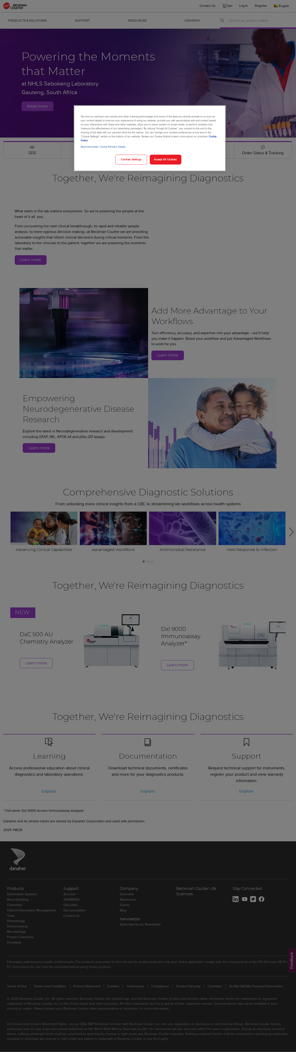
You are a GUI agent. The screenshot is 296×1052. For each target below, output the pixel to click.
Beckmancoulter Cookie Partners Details (103, 147)
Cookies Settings (131, 159)
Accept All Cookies (165, 159)
